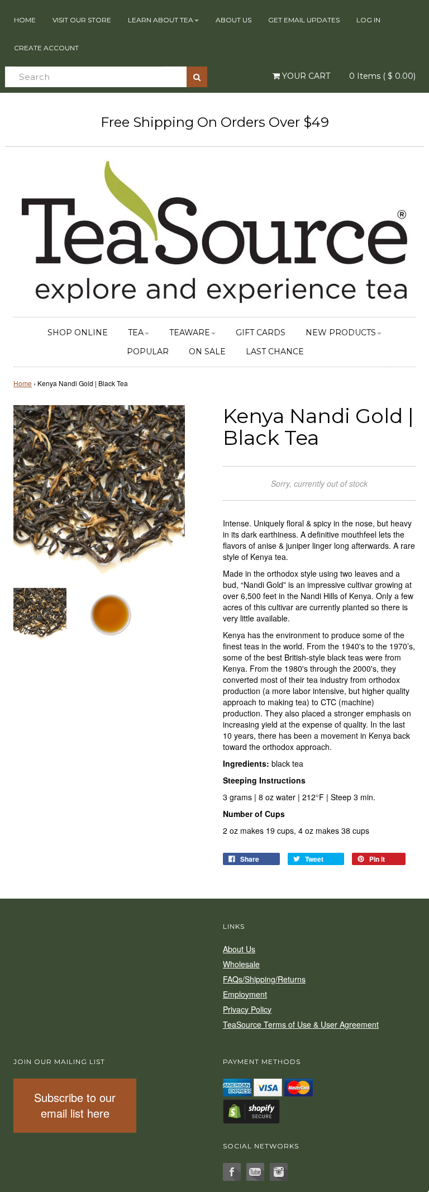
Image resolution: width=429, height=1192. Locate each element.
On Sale (207, 351)
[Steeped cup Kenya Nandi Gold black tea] (109, 613)
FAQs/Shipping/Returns (264, 979)
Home (25, 20)
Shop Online (77, 332)
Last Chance (275, 351)
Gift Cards (260, 332)
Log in (368, 20)
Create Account (46, 48)
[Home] (214, 230)
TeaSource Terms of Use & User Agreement (301, 1024)
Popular (148, 351)
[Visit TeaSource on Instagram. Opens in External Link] (279, 1172)
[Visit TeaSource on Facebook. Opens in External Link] (232, 1172)
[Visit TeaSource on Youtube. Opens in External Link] (255, 1172)
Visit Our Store (82, 20)
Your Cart (305, 76)
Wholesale (241, 964)
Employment (245, 994)
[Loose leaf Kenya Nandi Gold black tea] (39, 613)
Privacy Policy (247, 1009)
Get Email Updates (304, 20)
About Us (233, 20)
